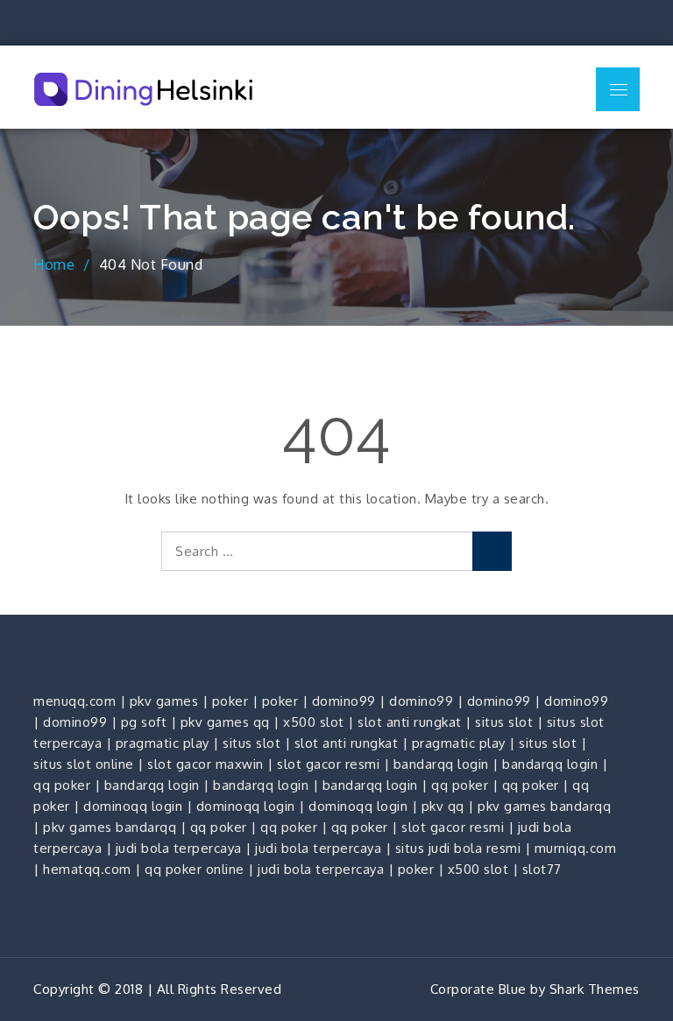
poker (230, 701)
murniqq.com (576, 848)
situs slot (504, 722)
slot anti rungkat (410, 722)
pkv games (164, 701)
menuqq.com (74, 701)
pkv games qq (225, 722)
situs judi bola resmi (458, 848)
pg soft (144, 722)
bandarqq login (441, 764)
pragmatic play (162, 743)
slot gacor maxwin (205, 764)
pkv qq (443, 806)
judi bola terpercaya (179, 848)
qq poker (61, 785)
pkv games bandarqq (544, 806)
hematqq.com (87, 869)
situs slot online (83, 764)
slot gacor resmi (328, 764)
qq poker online (194, 869)
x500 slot (313, 722)
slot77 (542, 869)
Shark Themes (594, 989)
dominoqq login (132, 806)
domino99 (344, 701)
